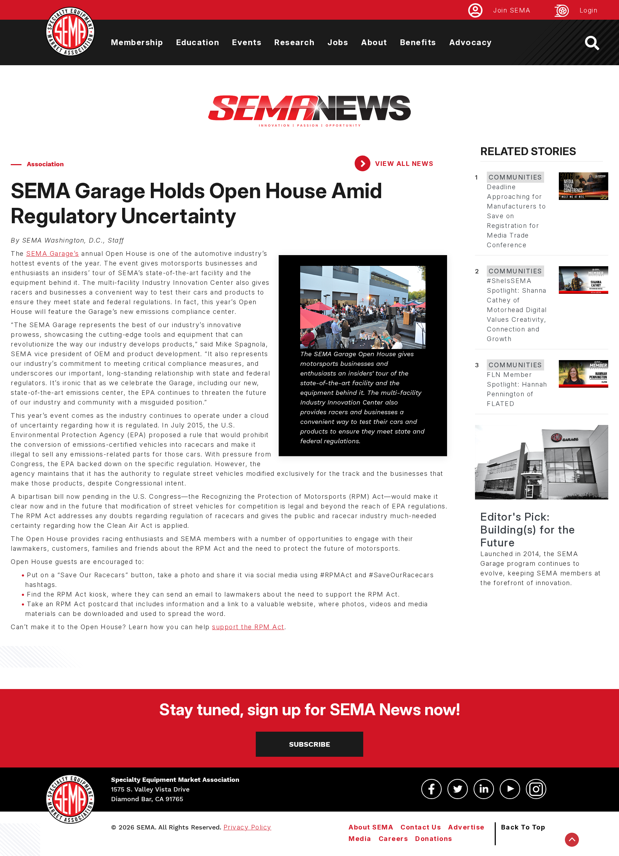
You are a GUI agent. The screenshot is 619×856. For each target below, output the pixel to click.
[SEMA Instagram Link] (536, 789)
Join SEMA (512, 10)
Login (589, 10)
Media (360, 838)
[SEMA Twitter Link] (457, 789)
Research (294, 42)
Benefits (418, 42)
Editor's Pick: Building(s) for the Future (527, 529)
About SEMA (371, 827)
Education (198, 42)
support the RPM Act (248, 627)
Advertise (466, 827)
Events (246, 42)
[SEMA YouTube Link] (510, 789)
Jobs (337, 42)
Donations (433, 838)
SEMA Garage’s (52, 253)
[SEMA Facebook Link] (431, 789)
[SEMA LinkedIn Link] (484, 789)
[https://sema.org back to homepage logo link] (598, 43)
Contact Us (420, 827)
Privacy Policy (248, 827)
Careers (393, 838)
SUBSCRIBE (309, 744)
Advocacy (470, 42)
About (374, 42)
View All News (403, 163)
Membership (137, 42)
